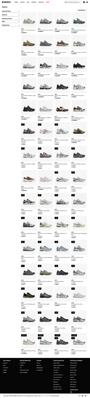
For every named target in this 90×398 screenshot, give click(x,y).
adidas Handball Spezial (58, 365)
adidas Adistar (56, 363)
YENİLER (16, 2)
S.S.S (21, 367)
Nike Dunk (55, 382)
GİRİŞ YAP (39, 365)
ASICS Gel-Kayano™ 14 (58, 375)
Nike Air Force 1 (56, 379)
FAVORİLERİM (39, 370)
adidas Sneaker (73, 363)
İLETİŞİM (21, 365)
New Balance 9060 (57, 389)
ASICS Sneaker (73, 365)
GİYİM (28, 2)
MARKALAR (41, 2)
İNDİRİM (47, 2)
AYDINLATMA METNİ (24, 370)
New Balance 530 (57, 387)
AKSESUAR (33, 2)
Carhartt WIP (73, 367)
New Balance (73, 387)
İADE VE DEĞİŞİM (23, 372)
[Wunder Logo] (6, 2)
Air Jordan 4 (56, 372)
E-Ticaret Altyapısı (45, 396)
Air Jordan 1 (55, 370)
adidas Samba (56, 367)
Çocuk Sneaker (73, 370)
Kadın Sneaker (73, 382)
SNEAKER (22, 2)
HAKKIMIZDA (22, 363)
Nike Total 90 (56, 384)
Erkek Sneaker (73, 375)
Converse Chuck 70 (57, 377)
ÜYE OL (38, 363)
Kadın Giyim (73, 379)
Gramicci (72, 377)
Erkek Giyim (73, 372)
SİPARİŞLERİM (40, 367)
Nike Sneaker (73, 384)
